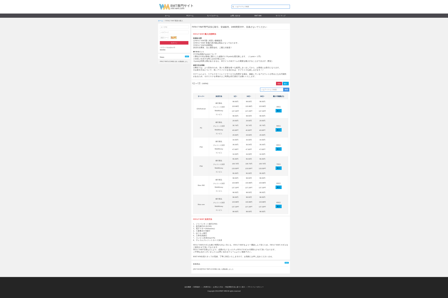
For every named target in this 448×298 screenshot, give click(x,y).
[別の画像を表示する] (174, 37)
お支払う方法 (218, 287)
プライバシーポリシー (255, 287)
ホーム (167, 16)
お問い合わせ (235, 16)
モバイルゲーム (212, 16)
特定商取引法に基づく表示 (235, 287)
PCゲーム (190, 16)
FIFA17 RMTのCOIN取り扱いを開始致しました (217, 269)
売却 (279, 83)
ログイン (174, 43)
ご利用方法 (206, 287)
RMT (221, 291)
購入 (285, 83)
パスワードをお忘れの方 (167, 47)
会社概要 (187, 287)
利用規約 (196, 287)
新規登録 (162, 50)
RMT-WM (257, 16)
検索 (286, 90)
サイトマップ (280, 16)
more (187, 56)
